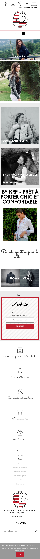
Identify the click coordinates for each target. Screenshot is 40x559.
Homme (20, 451)
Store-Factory (20, 484)
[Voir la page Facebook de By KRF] (6, 3)
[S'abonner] (36, 531)
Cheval (20, 459)
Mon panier (34, 7)
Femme (20, 455)
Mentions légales (20, 476)
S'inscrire (20, 326)
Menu (17, 33)
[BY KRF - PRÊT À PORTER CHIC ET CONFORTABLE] (20, 224)
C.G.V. (20, 480)
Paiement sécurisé (20, 472)
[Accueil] (20, 19)
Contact (20, 7)
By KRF (20, 463)
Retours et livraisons (20, 467)
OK (20, 555)
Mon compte (27, 7)
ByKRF (20, 295)
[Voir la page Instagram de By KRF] (13, 3)
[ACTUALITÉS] (20, 81)
